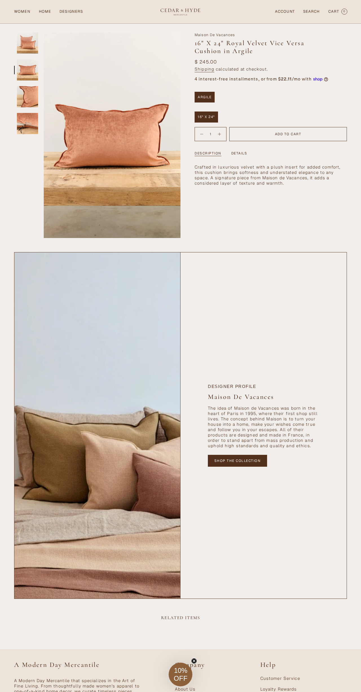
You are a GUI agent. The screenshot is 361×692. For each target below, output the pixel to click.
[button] (22, 11)
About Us (185, 689)
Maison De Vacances (215, 34)
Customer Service (280, 678)
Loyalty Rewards (278, 689)
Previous (43, 135)
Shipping (204, 69)
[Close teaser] (194, 661)
